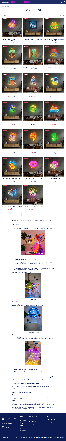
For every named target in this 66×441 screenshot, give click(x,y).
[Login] (61, 2)
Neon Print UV (27, 2)
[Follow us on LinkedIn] (51, 422)
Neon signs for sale (15, 262)
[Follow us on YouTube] (60, 419)
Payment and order (23, 422)
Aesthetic (15, 371)
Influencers (22, 428)
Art (14, 377)
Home (3, 6)
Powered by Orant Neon (23, 437)
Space (41, 371)
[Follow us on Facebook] (48, 419)
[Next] (43, 214)
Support (49, 2)
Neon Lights (34, 2)
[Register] (43, 424)
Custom (13, 2)
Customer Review (23, 430)
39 (40, 214)
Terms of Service (23, 420)
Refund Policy (22, 423)
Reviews (40, 2)
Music (51, 371)
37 (34, 214)
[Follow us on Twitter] (51, 419)
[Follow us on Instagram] (54, 419)
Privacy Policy (22, 425)
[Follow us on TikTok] (48, 422)
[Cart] (63, 2)
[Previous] (22, 214)
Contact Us (22, 427)
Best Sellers (19, 2)
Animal (25, 377)
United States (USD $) (6, 437)
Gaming (25, 371)
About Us (45, 2)
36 (31, 214)
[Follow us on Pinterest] (57, 419)
